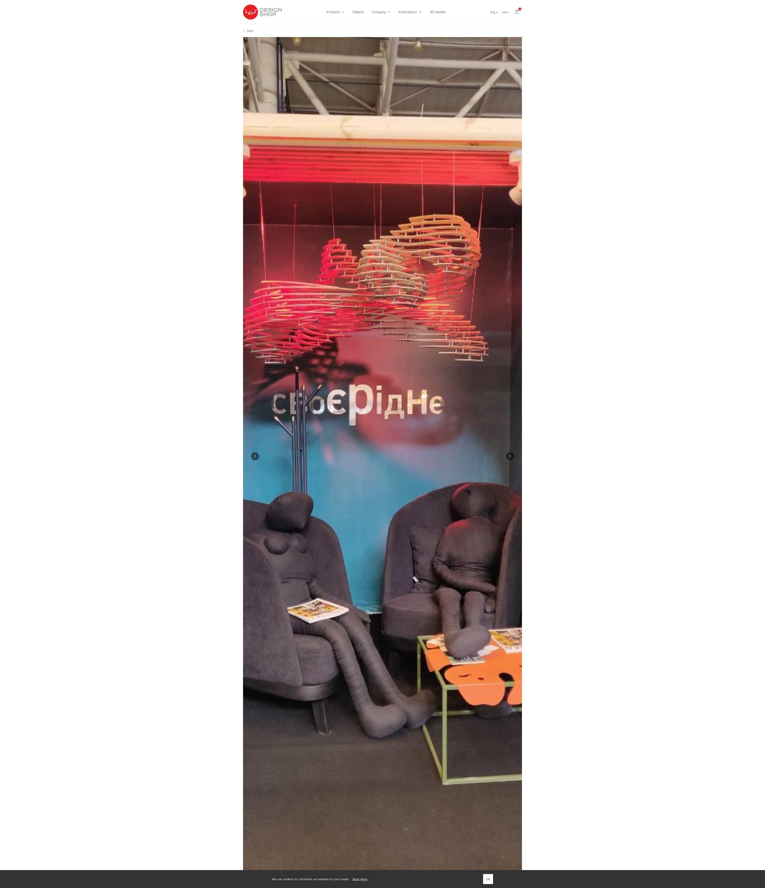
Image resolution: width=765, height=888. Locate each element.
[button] (255, 456)
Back (250, 31)
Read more (360, 879)
